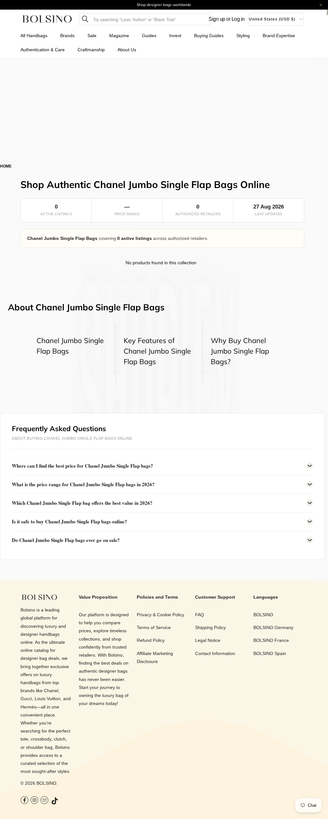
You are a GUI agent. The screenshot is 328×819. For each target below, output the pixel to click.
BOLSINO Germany (273, 627)
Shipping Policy (210, 627)
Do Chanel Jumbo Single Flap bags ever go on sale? (66, 540)
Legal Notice (207, 640)
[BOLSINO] (47, 19)
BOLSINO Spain (269, 653)
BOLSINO (46, 783)
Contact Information (215, 653)
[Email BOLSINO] (44, 801)
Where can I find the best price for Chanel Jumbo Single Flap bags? (82, 465)
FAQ (199, 614)
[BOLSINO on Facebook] (24, 801)
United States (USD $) (272, 19)
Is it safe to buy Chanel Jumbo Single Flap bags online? (69, 521)
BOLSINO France (271, 640)
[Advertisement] (164, 105)
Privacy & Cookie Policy (160, 614)
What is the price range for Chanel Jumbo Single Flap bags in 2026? (83, 484)
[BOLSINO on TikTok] (55, 801)
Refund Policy (151, 640)
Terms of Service (154, 627)
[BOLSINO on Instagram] (34, 801)
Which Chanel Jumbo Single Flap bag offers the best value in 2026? (82, 502)
